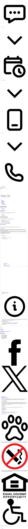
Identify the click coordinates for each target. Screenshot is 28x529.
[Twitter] (15, 391)
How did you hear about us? (5, 321)
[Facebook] (15, 365)
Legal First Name (4, 237)
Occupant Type (4, 235)
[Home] (5, 198)
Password (3, 220)
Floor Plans (3, 200)
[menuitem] (15, 200)
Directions (3, 202)
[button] (14, 319)
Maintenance (4, 204)
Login (2, 221)
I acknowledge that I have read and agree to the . (10, 323)
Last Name (3, 238)
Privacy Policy (15, 323)
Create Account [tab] (3, 208)
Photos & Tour (3, 201)
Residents (3, 203)
